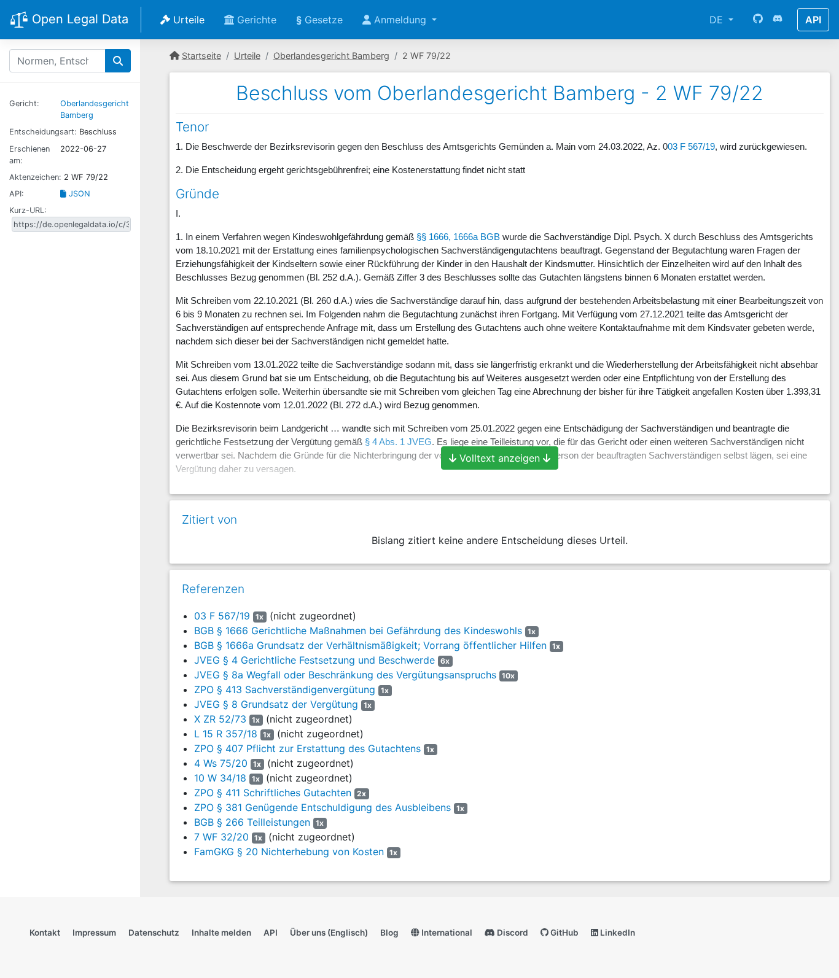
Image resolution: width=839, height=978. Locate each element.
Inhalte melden (221, 932)
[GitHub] (758, 19)
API (813, 20)
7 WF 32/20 (221, 837)
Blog (389, 932)
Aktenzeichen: (35, 177)
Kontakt (44, 932)
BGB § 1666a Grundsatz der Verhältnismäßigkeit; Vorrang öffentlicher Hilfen (370, 645)
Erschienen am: (29, 154)
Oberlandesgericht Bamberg (331, 55)
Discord (511, 932)
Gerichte (255, 20)
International (445, 932)
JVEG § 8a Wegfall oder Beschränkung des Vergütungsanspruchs (345, 675)
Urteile (187, 20)
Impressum (94, 932)
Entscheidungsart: (43, 131)
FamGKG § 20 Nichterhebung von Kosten (289, 851)
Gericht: (24, 103)
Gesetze (319, 20)
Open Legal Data (78, 19)
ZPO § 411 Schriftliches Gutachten (272, 792)
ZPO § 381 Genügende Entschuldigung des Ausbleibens (322, 807)
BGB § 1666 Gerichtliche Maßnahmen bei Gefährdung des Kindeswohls (358, 630)
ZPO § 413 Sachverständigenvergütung (284, 689)
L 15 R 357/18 (225, 734)
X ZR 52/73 (220, 719)
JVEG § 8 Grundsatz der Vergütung (276, 704)
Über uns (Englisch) (329, 932)
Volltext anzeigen (499, 458)
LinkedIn (616, 932)
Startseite (201, 55)
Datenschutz (153, 932)
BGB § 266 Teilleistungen (252, 822)
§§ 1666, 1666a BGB (458, 237)
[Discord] (777, 19)
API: (16, 193)
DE (717, 20)
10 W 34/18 (220, 778)
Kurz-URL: (28, 210)
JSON (78, 193)
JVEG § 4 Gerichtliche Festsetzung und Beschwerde (314, 660)
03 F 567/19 (691, 147)
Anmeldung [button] (400, 20)
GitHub (563, 932)
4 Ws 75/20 (221, 763)
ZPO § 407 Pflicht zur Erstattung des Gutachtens (307, 748)
